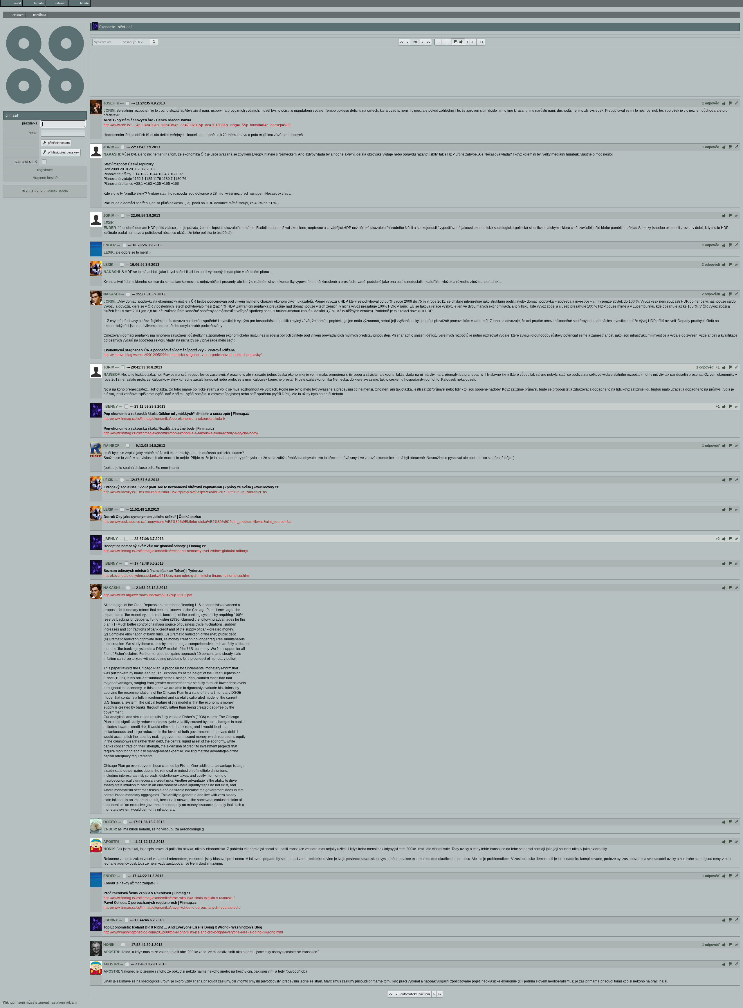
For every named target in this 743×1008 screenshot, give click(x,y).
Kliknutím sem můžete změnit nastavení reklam (40, 1002)
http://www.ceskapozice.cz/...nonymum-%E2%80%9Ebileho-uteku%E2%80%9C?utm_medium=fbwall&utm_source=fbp (197, 522)
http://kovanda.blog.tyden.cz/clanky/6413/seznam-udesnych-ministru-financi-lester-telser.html (177, 576)
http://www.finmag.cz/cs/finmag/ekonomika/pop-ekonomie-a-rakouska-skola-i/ (164, 419)
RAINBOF (112, 375)
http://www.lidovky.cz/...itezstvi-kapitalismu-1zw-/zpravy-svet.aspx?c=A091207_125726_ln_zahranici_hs (185, 492)
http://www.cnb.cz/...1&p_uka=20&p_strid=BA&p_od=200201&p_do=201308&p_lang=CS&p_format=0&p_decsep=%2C (198, 125)
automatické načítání (415, 994)
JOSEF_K (111, 103)
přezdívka (29, 123)
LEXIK (109, 223)
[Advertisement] (415, 73)
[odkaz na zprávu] (736, 103)
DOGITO (110, 822)
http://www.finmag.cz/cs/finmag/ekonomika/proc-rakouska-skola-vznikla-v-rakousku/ (169, 898)
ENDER (110, 228)
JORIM (109, 111)
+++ (480, 42)
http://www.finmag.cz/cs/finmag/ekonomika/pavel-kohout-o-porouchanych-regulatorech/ (172, 908)
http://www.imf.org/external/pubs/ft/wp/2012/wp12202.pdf (148, 595)
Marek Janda (57, 191)
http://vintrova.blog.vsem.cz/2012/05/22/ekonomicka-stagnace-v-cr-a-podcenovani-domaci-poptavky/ (183, 355)
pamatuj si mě (26, 162)
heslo (33, 133)
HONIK (109, 849)
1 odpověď (711, 103)
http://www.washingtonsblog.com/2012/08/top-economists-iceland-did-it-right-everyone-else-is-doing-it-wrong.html (193, 932)
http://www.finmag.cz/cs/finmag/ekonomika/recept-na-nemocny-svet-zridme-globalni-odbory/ (176, 551)
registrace (45, 170)
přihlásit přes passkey (63, 152)
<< (401, 42)
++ (473, 42)
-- (444, 42)
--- (438, 42)
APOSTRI (111, 842)
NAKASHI (112, 154)
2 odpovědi (711, 265)
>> (428, 42)
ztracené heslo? (45, 178)
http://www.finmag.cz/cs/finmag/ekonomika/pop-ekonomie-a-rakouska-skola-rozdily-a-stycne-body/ (181, 433)
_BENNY (110, 406)
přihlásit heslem (58, 142)
